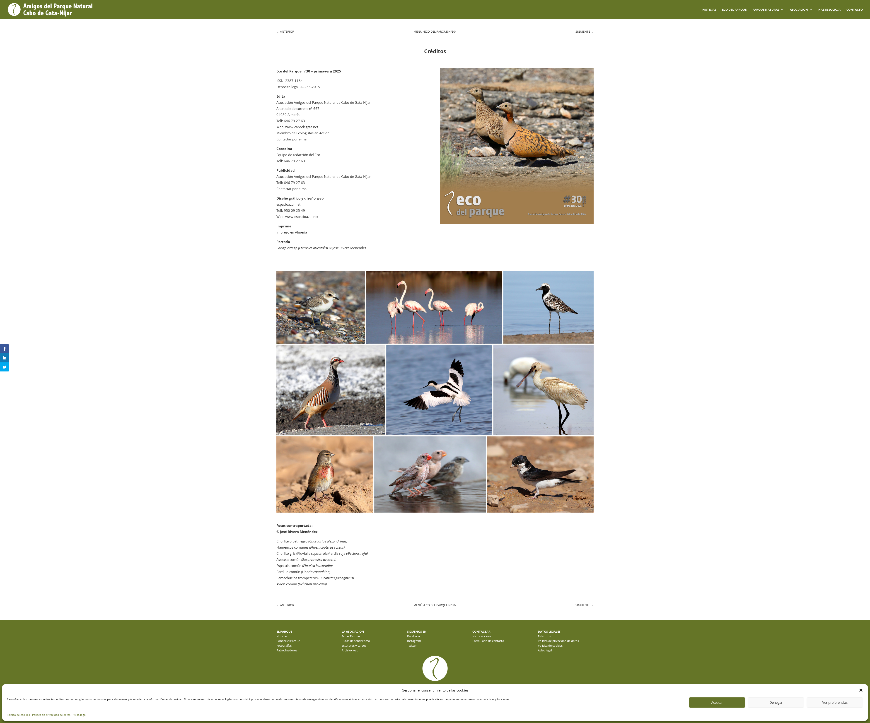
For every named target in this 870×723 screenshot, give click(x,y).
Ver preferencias (835, 702)
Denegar (776, 702)
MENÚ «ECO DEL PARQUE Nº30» (434, 31)
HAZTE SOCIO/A (829, 10)
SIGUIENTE (584, 31)
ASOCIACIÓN (799, 10)
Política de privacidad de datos (51, 715)
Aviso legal (79, 715)
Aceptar (717, 702)
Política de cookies (18, 715)
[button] (861, 690)
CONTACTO (854, 10)
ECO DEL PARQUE (734, 10)
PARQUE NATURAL (765, 10)
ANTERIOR (285, 31)
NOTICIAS (709, 10)
